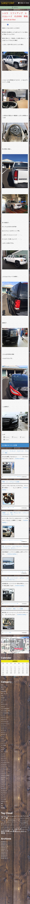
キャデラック (4, 734)
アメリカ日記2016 (5, 713)
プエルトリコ (15, 825)
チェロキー (6, 632)
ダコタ (2, 747)
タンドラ (3, 754)
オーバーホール (23, 820)
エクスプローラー (5, 721)
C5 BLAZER (3, 691)
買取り (25, 831)
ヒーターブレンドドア (16, 540)
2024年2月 (3, 844)
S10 (2, 702)
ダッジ (5, 824)
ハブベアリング (6, 825)
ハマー (9, 603)
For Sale (3, 697)
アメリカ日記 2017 (5, 710)
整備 (15, 831)
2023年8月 (3, 849)
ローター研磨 (13, 829)
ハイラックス (4, 766)
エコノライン (4, 725)
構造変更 (19, 831)
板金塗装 (3, 807)
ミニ (19, 540)
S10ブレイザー (4, 704)
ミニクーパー (10, 507)
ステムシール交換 (7, 507)
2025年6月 (3, 841)
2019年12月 (3, 858)
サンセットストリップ (12, 822)
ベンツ (2, 786)
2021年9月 (3, 855)
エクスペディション (5, 723)
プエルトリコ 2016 (5, 775)
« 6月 (14, 676)
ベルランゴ (3, 784)
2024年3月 (3, 843)
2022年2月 (3, 853)
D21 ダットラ (4, 693)
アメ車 (9, 476)
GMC (13, 816)
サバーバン (12, 476)
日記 (2, 805)
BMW (4, 540)
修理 (3, 831)
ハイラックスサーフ (5, 769)
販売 (22, 831)
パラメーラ (3, 773)
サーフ (2, 736)
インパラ (3, 715)
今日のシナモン (4, 801)
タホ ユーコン (4, 751)
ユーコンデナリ (6, 827)
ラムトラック (4, 792)
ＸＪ (4, 632)
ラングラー (3, 797)
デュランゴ (3, 760)
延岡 (18, 476)
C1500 (2, 689)
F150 (2, 695)
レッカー (12, 603)
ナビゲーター (15, 476)
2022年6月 (3, 852)
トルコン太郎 (9, 824)
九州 (20, 829)
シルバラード (4, 743)
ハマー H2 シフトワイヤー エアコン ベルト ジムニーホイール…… (15, 579)
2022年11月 (3, 850)
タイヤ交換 (3, 745)
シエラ (2, 738)
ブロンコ (3, 779)
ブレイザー (3, 777)
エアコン (7, 603)
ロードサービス (15, 603)
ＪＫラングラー (8, 833)
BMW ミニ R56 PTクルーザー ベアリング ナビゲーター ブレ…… (16, 513)
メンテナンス (4, 790)
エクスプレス (4, 719)
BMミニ (2, 687)
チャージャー (4, 758)
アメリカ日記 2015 (5, 708)
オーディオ (3, 730)
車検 (20, 476)
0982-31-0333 (24, 3)
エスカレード (4, 728)
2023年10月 (3, 846)
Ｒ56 (4, 507)
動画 (2, 803)
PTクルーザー (6, 540)
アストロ (5, 476)
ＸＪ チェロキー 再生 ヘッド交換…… (13, 608)
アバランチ (7, 476)
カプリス (3, 732)
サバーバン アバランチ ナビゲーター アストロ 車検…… (15, 452)
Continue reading (20, 458)
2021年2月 (3, 856)
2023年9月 (3, 847)
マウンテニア (4, 788)
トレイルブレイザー (5, 762)
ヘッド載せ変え (9, 632)
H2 (14, 816)
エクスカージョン (5, 717)
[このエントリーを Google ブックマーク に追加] (7, 24)
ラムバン (3, 794)
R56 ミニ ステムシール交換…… (12, 481)
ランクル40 (3, 799)
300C (2, 685)
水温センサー (21, 540)
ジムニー (3, 741)
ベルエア (3, 782)
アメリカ (25, 816)
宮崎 (17, 476)
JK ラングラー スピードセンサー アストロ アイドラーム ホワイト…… (15, 547)
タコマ (2, 749)
